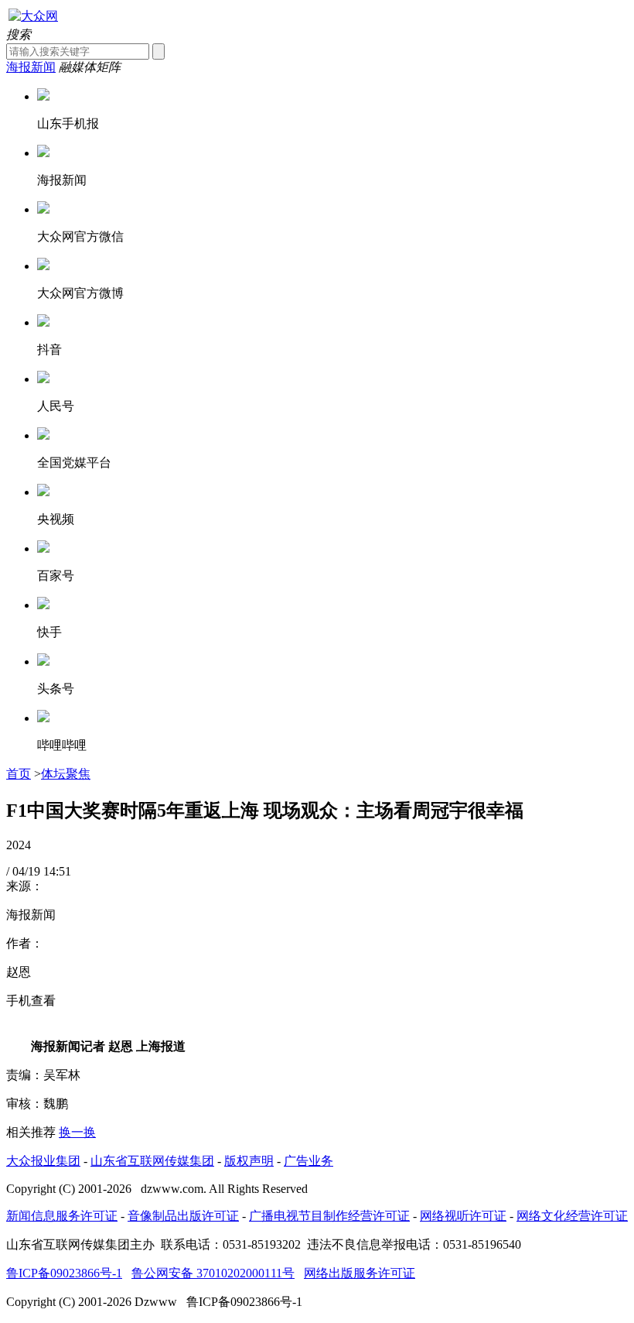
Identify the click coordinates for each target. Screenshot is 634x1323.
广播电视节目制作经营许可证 (329, 1215)
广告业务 (308, 1160)
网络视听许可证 (463, 1215)
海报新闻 (31, 67)
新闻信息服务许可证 (62, 1215)
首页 (18, 773)
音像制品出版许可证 (183, 1215)
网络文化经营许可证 (572, 1215)
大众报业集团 (43, 1160)
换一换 (77, 1132)
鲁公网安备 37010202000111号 (213, 1273)
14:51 (57, 871)
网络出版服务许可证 (359, 1273)
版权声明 (249, 1160)
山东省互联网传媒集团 (152, 1160)
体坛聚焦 (65, 773)
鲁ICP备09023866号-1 (64, 1273)
